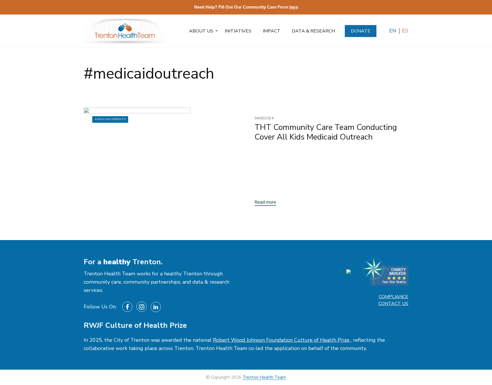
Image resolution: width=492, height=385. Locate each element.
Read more (265, 202)
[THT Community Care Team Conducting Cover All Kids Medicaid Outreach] (165, 161)
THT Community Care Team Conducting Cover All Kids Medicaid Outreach (326, 132)
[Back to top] (473, 367)
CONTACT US (393, 303)
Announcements (110, 119)
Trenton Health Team (264, 377)
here (293, 7)
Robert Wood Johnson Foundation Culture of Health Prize (282, 340)
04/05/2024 (264, 118)
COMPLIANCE (393, 297)
